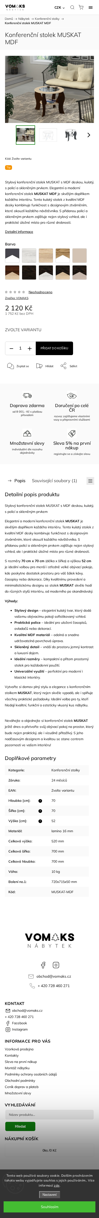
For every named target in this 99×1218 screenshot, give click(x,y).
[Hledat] (72, 7)
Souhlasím (49, 1206)
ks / (49, 1150)
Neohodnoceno (40, 292)
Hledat (20, 1126)
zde (57, 1185)
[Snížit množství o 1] (11, 348)
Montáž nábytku (17, 1068)
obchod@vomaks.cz (54, 976)
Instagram (56, 965)
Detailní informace (19, 231)
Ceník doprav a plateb (21, 1087)
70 (53, 800)
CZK (58, 7)
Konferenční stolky (65, 770)
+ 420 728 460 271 (54, 985)
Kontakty (12, 1055)
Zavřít (83, 378)
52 (53, 821)
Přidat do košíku (54, 348)
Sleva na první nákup (21, 1062)
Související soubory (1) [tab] (54, 480)
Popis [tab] (19, 480)
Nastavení (50, 1195)
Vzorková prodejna (19, 1049)
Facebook (43, 965)
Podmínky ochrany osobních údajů (31, 1074)
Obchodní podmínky (20, 1080)
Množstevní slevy (18, 1093)
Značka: (16, 298)
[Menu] (90, 7)
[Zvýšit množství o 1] (30, 348)
